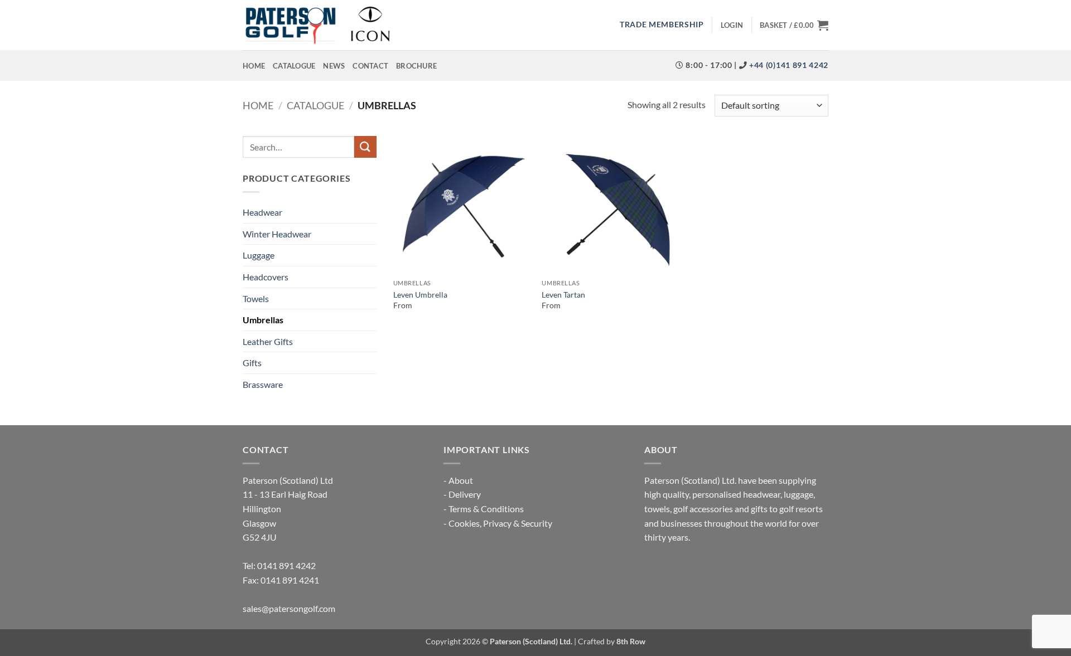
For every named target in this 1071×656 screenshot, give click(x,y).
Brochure (416, 65)
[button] (732, 25)
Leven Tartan (563, 294)
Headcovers (265, 276)
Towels (256, 298)
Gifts (252, 362)
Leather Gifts (268, 341)
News (334, 65)
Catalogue (294, 65)
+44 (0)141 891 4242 (787, 65)
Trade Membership (662, 24)
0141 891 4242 (286, 565)
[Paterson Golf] (317, 25)
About (460, 480)
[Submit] (365, 147)
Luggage (258, 255)
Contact (370, 65)
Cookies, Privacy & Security (500, 523)
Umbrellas (263, 319)
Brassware (263, 384)
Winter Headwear (277, 234)
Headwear (262, 212)
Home (254, 65)
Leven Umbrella (420, 294)
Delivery (464, 494)
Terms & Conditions (486, 508)
